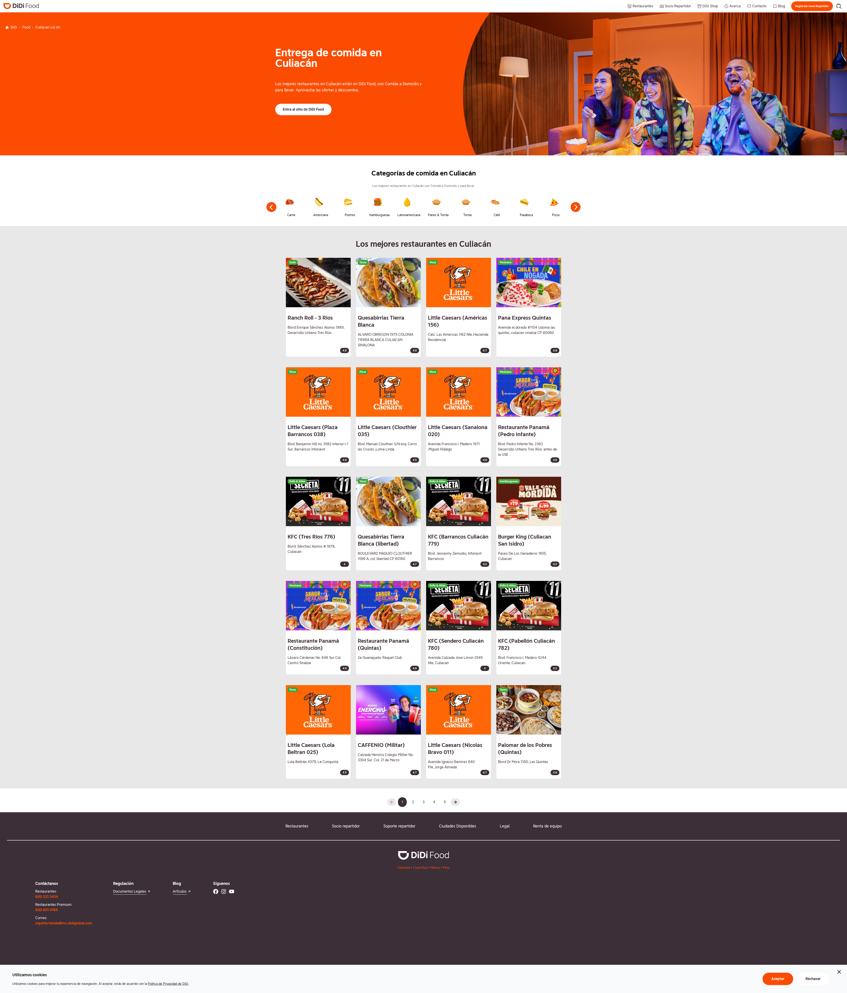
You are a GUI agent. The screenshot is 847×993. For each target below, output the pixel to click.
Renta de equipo (547, 826)
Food (26, 27)
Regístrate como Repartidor (812, 6)
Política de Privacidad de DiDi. (168, 983)
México (435, 867)
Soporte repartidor (399, 826)
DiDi (14, 27)
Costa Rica (420, 867)
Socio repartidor (346, 826)
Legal (505, 826)
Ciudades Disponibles (457, 826)
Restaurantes (296, 826)
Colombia (403, 867)
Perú (446, 867)
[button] (812, 6)
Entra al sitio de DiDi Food (303, 109)
